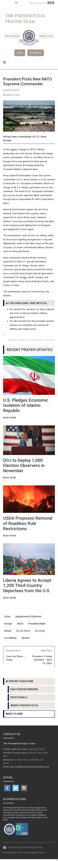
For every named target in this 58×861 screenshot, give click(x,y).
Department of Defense (28, 616)
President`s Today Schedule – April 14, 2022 (42, 660)
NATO (20, 623)
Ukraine (25, 638)
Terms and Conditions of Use (31, 852)
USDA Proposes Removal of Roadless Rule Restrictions (27, 523)
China (7, 616)
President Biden (36, 623)
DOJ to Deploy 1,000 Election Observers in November (24, 465)
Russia (7, 630)
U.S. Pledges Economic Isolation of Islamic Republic (25, 405)
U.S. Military (10, 638)
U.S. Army (40, 630)
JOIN (20, 53)
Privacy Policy (9, 852)
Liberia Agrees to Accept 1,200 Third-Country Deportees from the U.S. (27, 585)
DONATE (35, 53)
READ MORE (9, 418)
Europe (8, 623)
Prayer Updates (11, 90)
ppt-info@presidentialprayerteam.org (30, 766)
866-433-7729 (19, 749)
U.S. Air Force (23, 630)
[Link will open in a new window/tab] (7, 788)
